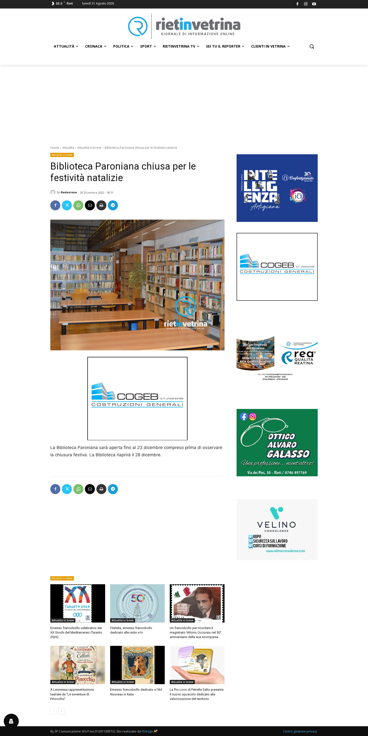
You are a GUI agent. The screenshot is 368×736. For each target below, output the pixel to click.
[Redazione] (53, 192)
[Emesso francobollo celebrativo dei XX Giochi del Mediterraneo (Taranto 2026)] (77, 603)
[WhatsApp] (78, 205)
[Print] (101, 205)
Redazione (69, 192)
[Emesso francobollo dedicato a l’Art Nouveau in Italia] (137, 665)
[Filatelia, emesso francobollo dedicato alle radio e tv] (137, 603)
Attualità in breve (89, 147)
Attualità (68, 147)
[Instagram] (305, 4)
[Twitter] (67, 205)
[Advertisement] (184, 102)
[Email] (90, 205)
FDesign (147, 731)
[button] (312, 46)
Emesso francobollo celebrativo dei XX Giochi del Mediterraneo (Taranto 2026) (76, 632)
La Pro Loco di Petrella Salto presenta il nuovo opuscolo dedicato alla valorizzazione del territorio (197, 694)
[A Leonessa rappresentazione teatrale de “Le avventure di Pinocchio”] (77, 665)
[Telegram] (113, 205)
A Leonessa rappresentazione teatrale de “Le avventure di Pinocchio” (72, 694)
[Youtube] (314, 4)
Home (54, 147)
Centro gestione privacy (300, 731)
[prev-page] (53, 711)
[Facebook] (297, 4)
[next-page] (61, 711)
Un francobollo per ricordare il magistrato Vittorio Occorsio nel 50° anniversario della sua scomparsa (195, 632)
